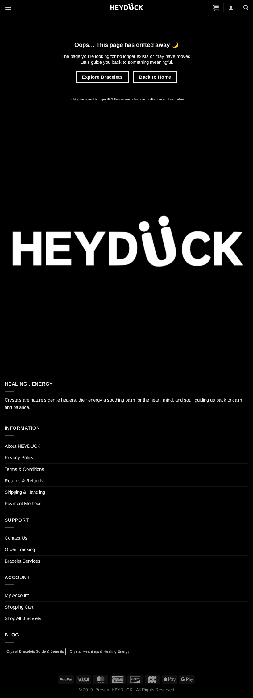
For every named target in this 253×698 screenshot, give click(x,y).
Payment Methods (23, 503)
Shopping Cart (19, 607)
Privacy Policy (19, 457)
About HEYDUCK (22, 446)
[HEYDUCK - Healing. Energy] (126, 7)
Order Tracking (20, 549)
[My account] (231, 7)
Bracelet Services (22, 561)
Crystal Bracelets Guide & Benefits (35, 651)
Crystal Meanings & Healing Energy (100, 651)
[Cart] (216, 7)
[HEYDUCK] (126, 249)
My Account (17, 595)
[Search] (245, 8)
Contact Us (16, 538)
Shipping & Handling (25, 492)
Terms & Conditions (24, 469)
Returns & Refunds (24, 480)
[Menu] (8, 7)
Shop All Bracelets (23, 618)
